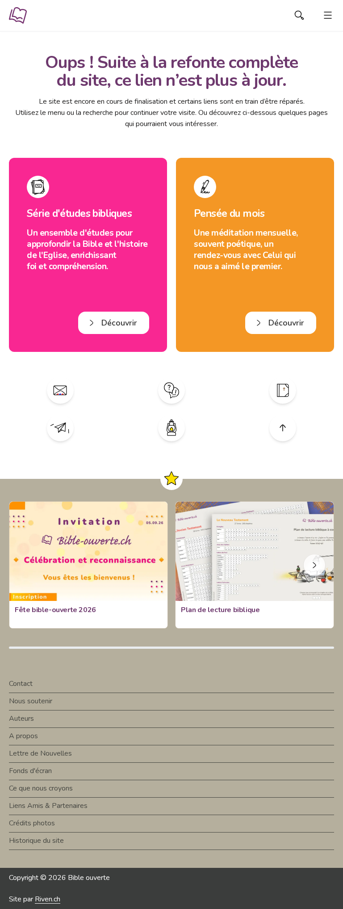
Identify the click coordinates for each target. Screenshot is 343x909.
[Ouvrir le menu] (328, 15)
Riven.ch (47, 899)
